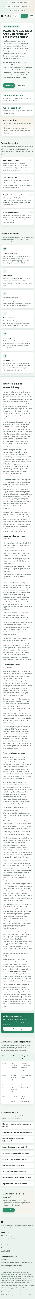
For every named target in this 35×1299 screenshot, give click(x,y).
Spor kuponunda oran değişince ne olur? (17, 1178)
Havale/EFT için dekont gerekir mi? (14, 1159)
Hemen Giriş (9, 85)
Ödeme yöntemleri (7, 1245)
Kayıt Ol (24, 16)
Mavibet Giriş (5, 1251)
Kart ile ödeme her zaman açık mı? (14, 1165)
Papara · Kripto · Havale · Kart (11, 1266)
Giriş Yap (16, 16)
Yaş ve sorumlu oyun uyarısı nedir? (14, 1184)
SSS (2, 1248)
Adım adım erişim (7, 1236)
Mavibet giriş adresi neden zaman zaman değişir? (17, 1125)
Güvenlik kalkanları (8, 1239)
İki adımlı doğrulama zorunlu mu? (14, 1171)
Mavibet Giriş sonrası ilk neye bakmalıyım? (13, 1140)
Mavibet (4, 1260)
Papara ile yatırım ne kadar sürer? (14, 1147)
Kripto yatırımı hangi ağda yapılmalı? (15, 1153)
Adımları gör (22, 85)
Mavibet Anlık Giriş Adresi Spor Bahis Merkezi (17, 1263)
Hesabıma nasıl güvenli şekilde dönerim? (17, 1132)
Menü (31, 15)
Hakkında (4, 1242)
